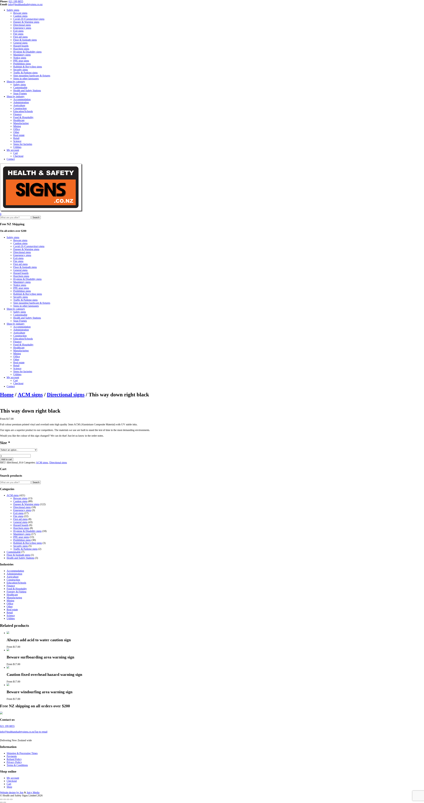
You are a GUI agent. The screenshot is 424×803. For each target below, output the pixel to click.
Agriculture (19, 105)
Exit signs (18, 30)
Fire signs (18, 33)
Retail (16, 138)
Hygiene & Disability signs (27, 51)
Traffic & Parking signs (25, 72)
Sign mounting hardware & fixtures (31, 75)
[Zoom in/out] (1, 799)
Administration (21, 102)
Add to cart (6, 459)
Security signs (20, 69)
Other (16, 132)
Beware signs (20, 13)
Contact (11, 159)
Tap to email (40, 731)
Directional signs (22, 25)
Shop (9, 786)
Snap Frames (20, 93)
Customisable (20, 87)
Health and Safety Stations (27, 90)
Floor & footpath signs (25, 39)
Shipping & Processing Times (22, 753)
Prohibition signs (22, 63)
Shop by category (16, 81)
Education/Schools (23, 111)
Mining (17, 126)
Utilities (17, 147)
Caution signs (20, 16)
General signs (20, 42)
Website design (8, 792)
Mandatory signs (22, 54)
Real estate (19, 135)
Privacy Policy (14, 762)
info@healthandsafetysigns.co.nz (25, 4)
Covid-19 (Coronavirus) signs (28, 19)
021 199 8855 (16, 1)
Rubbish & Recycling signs (27, 66)
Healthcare (19, 120)
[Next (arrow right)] (4, 802)
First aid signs (20, 36)
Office (16, 129)
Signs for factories (22, 144)
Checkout (18, 156)
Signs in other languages (26, 78)
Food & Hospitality (23, 117)
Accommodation (22, 99)
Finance (17, 114)
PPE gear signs (21, 60)
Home (7, 395)
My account (13, 150)
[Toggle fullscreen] (4, 799)
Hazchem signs (21, 48)
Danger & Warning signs (26, 22)
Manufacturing (21, 123)
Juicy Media (33, 792)
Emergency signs (22, 27)
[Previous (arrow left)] (1, 802)
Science (17, 141)
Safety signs (13, 10)
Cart (15, 153)
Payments (12, 756)
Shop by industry (16, 96)
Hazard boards (20, 45)
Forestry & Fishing (16, 591)
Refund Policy (14, 759)
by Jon (19, 792)
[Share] (8, 799)
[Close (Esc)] (11, 799)
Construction (20, 108)
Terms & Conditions (17, 765)
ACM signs (30, 395)
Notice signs (19, 57)
